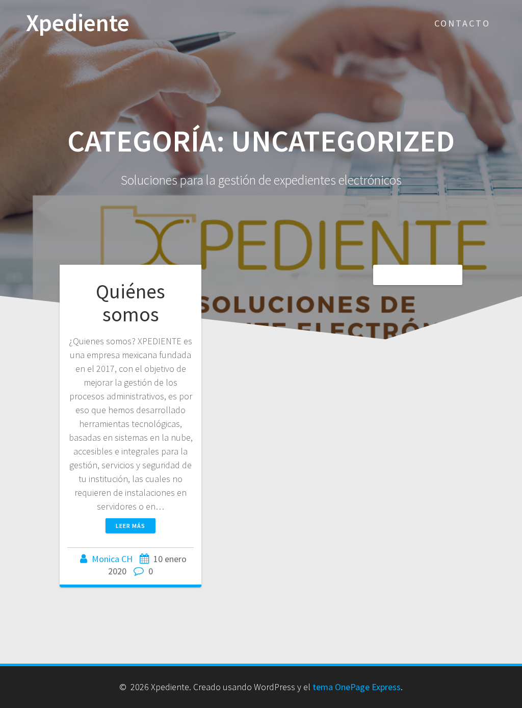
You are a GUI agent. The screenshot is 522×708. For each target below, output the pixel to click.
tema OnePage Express (356, 687)
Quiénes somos (130, 303)
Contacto (462, 23)
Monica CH (112, 559)
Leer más (130, 525)
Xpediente (77, 23)
